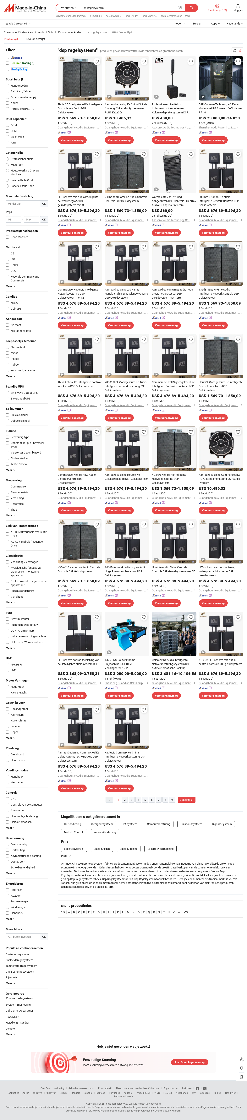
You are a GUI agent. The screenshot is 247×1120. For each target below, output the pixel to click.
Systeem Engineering (18, 1004)
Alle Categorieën (18, 23)
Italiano (128, 1092)
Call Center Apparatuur (19, 1010)
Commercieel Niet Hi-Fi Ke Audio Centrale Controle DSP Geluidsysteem (77, 479)
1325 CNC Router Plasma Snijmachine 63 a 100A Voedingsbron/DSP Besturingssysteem (120, 664)
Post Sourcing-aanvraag (190, 1062)
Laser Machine (148, 15)
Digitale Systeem (222, 824)
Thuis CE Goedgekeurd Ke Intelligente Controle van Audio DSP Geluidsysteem (80, 108)
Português (114, 1092)
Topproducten (171, 1088)
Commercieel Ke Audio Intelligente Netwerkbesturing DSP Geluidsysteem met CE (78, 293)
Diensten (11, 1028)
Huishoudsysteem (191, 824)
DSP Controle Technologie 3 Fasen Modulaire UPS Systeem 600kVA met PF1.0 (220, 108)
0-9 (63, 912)
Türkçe (217, 1092)
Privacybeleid (105, 1088)
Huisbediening (72, 824)
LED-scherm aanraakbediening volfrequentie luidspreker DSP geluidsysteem (217, 571)
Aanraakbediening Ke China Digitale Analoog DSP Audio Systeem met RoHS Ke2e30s (126, 108)
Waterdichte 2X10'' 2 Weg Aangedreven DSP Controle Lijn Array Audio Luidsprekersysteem (174, 201)
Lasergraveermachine (171, 15)
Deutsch (100, 1092)
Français (75, 1092)
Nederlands (182, 1092)
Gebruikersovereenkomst (81, 1088)
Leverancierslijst (35, 39)
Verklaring (59, 1088)
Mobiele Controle (74, 832)
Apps (214, 23)
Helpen (197, 23)
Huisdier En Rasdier (17, 1022)
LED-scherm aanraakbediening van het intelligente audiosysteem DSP (78, 662)
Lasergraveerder (113, 15)
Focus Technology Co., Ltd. (119, 1103)
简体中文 (37, 1092)
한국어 (157, 1092)
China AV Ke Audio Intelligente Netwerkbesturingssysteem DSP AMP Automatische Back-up (171, 664)
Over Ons (45, 1088)
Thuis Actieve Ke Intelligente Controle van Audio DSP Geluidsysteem (80, 384)
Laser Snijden (131, 15)
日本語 (63, 1092)
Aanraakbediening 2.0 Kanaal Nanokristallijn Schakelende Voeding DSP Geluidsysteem (126, 293)
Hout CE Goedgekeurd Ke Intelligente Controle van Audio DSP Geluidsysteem (221, 386)
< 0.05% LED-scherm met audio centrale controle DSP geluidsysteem (220, 662)
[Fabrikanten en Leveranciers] (25, 8)
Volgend (185, 800)
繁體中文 (51, 1092)
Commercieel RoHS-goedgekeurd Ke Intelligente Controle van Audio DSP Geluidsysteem (173, 386)
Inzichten (187, 1088)
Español (88, 1092)
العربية (168, 1092)
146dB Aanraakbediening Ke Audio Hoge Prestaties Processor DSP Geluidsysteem (125, 571)
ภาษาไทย (205, 1092)
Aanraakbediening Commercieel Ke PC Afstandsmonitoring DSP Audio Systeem (219, 479)
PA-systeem (130, 824)
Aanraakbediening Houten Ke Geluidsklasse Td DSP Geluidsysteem (126, 477)
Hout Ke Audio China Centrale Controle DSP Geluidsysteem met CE (173, 569)
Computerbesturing (158, 824)
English (25, 1092)
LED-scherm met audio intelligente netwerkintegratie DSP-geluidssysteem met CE (78, 201)
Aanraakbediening (105, 832)
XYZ (186, 912)
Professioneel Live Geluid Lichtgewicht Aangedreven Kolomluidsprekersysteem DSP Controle (170, 108)
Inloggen (238, 10)
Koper (178, 23)
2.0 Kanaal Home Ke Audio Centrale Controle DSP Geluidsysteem (126, 199)
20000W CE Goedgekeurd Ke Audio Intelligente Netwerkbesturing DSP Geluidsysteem (125, 386)
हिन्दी (194, 1092)
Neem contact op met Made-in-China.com (138, 1088)
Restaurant (12, 1016)
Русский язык (143, 1092)
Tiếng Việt (230, 1092)
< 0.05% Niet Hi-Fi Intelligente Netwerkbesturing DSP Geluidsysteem (169, 479)
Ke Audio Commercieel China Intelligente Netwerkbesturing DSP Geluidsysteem (125, 756)
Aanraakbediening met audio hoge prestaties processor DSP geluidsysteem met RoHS (172, 293)
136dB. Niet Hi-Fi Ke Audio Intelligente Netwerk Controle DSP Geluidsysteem (219, 293)
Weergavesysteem (102, 824)
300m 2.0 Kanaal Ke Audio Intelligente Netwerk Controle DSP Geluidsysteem (219, 201)
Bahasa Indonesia (123, 1096)
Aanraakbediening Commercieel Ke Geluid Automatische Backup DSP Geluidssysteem (78, 756)
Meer (64, 855)
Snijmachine (95, 15)
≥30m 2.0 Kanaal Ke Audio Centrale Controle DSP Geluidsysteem (79, 569)
